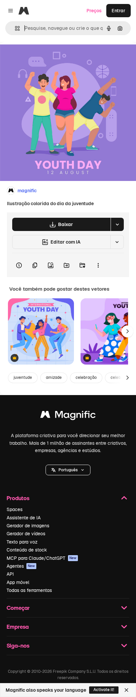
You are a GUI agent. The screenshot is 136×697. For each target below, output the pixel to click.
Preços (94, 11)
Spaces (14, 509)
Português (68, 470)
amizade (54, 377)
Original (42, 57)
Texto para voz (22, 542)
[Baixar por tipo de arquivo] (117, 224)
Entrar (118, 11)
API (10, 574)
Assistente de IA (24, 518)
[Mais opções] (98, 265)
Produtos (18, 497)
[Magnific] (68, 416)
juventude (23, 377)
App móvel (18, 582)
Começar (18, 607)
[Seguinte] (127, 331)
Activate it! (103, 689)
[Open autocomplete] (15, 28)
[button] (68, 470)
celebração (86, 377)
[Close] (126, 690)
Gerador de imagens (28, 526)
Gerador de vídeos (26, 534)
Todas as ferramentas (29, 590)
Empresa (18, 626)
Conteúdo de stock (27, 550)
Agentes (21, 566)
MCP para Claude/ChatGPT (42, 558)
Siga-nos (18, 645)
